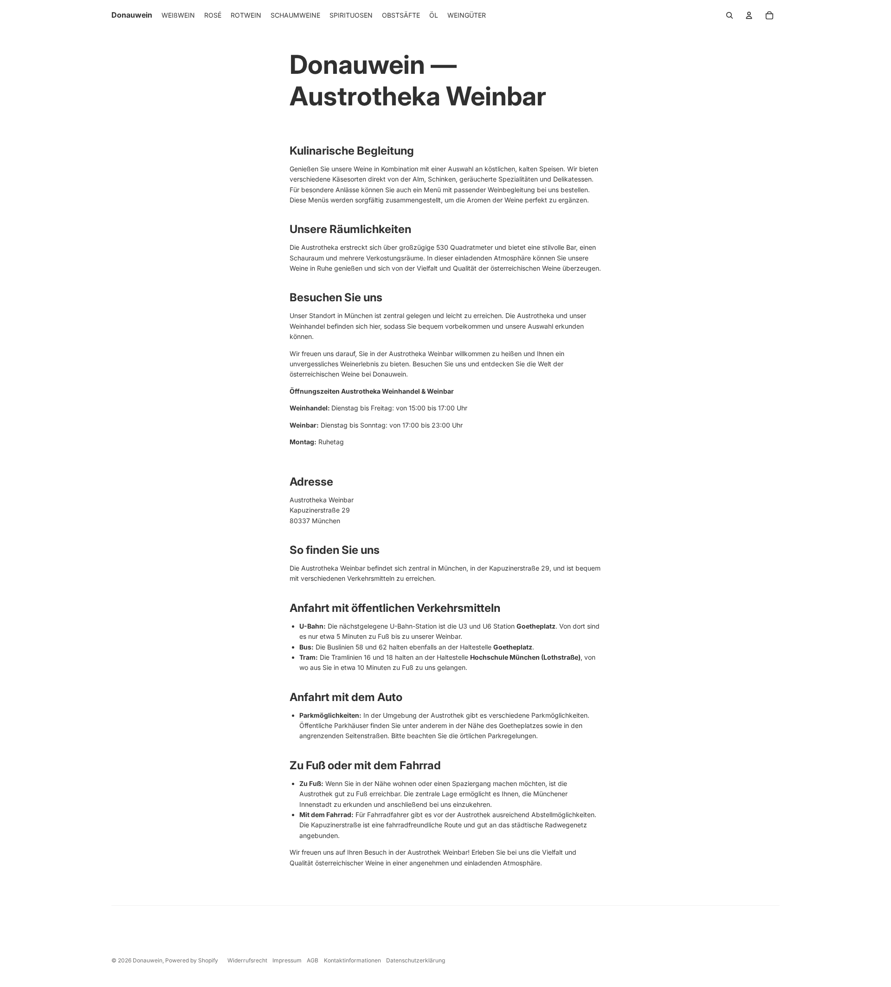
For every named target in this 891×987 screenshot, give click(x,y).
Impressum (287, 960)
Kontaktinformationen (352, 960)
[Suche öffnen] (729, 15)
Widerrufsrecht (247, 960)
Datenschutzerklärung (415, 960)
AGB (312, 960)
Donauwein (147, 960)
